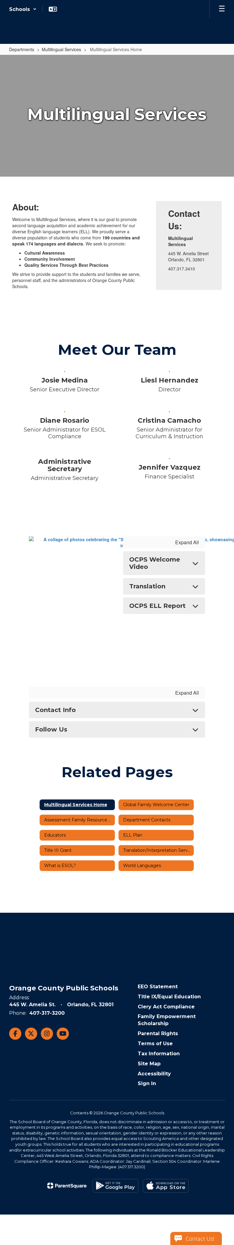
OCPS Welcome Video (154, 563)
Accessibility (154, 1074)
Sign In (147, 1083)
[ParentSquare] (67, 1185)
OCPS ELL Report (157, 605)
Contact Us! (200, 1238)
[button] (23, 9)
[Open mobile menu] (222, 9)
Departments (21, 49)
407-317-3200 (47, 1013)
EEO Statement (158, 986)
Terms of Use (155, 1043)
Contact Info (55, 710)
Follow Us (51, 729)
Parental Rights (158, 1033)
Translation (147, 586)
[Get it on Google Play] (115, 1186)
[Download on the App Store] (166, 1186)
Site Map (149, 1064)
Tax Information (159, 1053)
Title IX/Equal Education (169, 997)
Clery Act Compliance (166, 1007)
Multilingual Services (61, 49)
